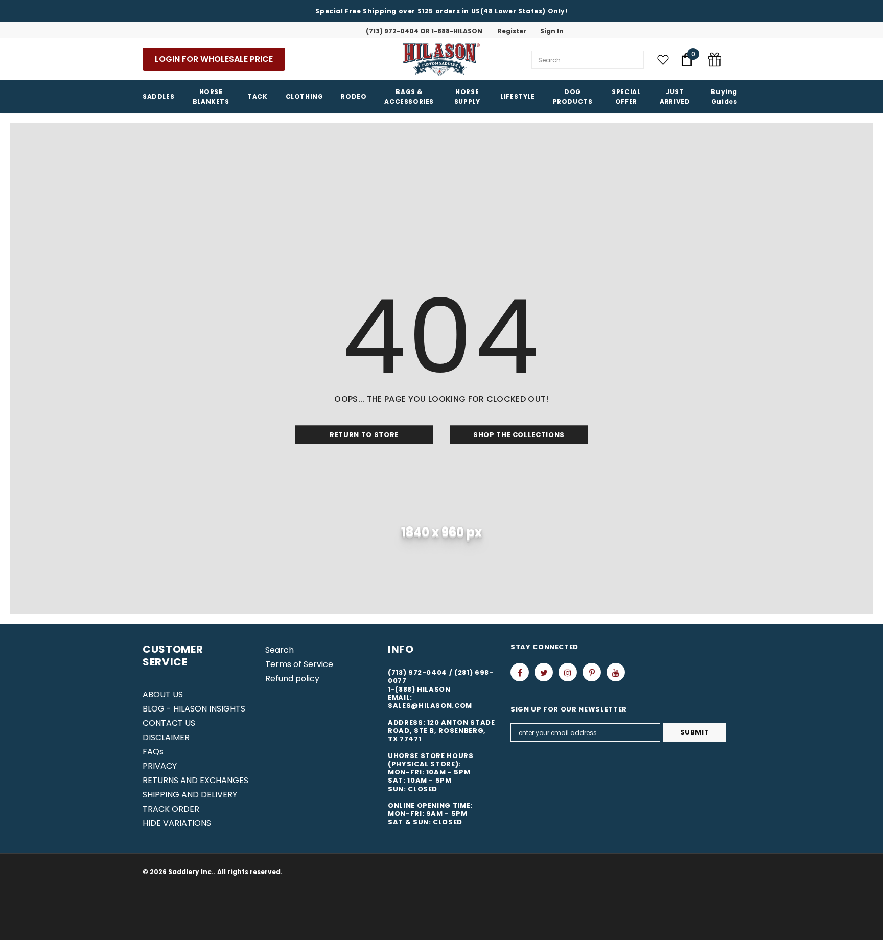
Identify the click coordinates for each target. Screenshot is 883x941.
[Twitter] (544, 672)
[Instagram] (568, 672)
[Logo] (441, 59)
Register (512, 31)
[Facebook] (519, 672)
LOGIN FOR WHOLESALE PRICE (214, 59)
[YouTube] (616, 672)
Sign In (552, 31)
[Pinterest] (592, 672)
